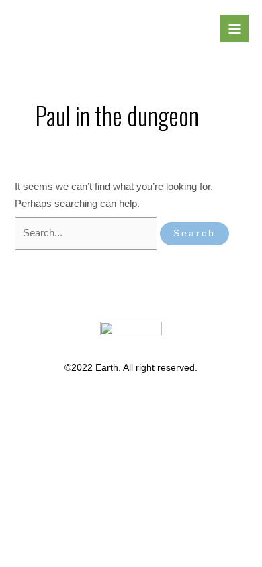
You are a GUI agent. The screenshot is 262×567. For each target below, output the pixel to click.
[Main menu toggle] (234, 29)
